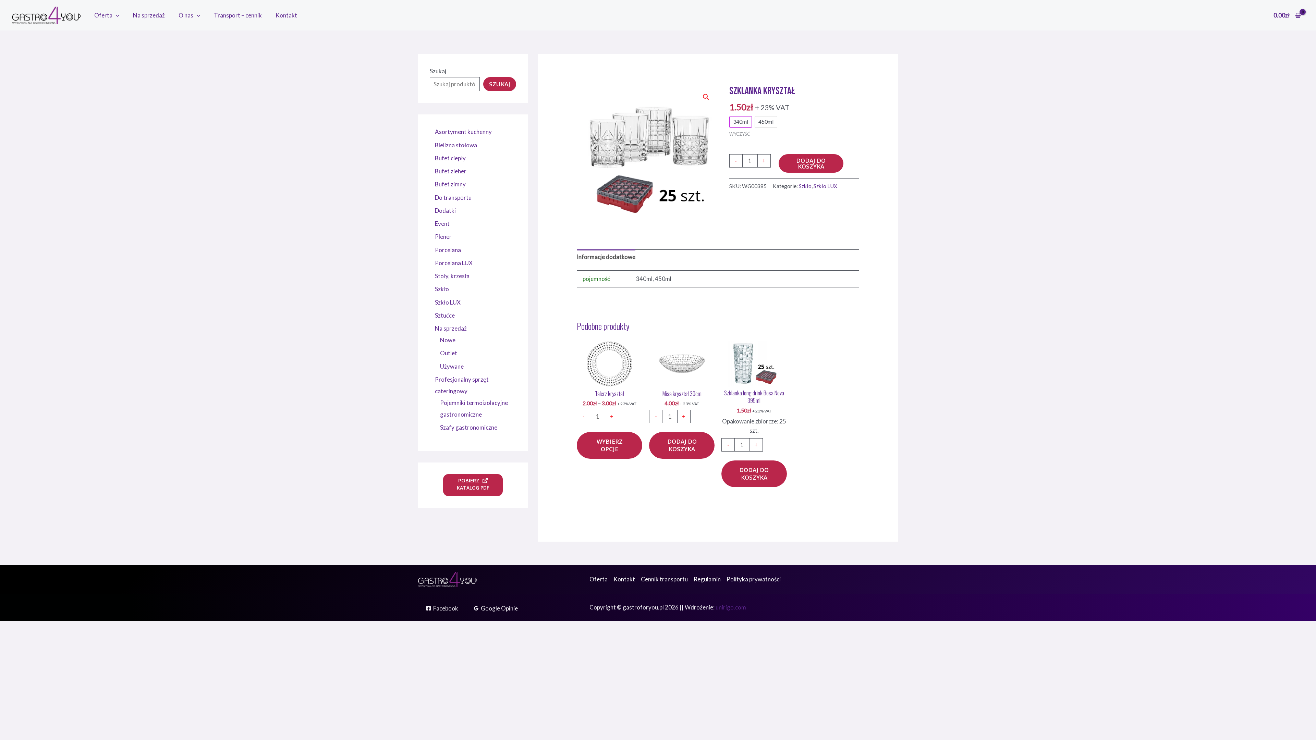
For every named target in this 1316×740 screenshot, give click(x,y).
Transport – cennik (238, 15)
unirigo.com (731, 607)
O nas (186, 15)
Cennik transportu (664, 579)
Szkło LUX (825, 186)
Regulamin (707, 579)
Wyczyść (739, 134)
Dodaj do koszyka (811, 163)
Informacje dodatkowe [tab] (606, 256)
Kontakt (286, 15)
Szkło (805, 186)
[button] (115, 15)
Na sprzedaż (149, 15)
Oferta (103, 15)
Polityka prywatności (754, 579)
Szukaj (438, 71)
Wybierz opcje (610, 445)
